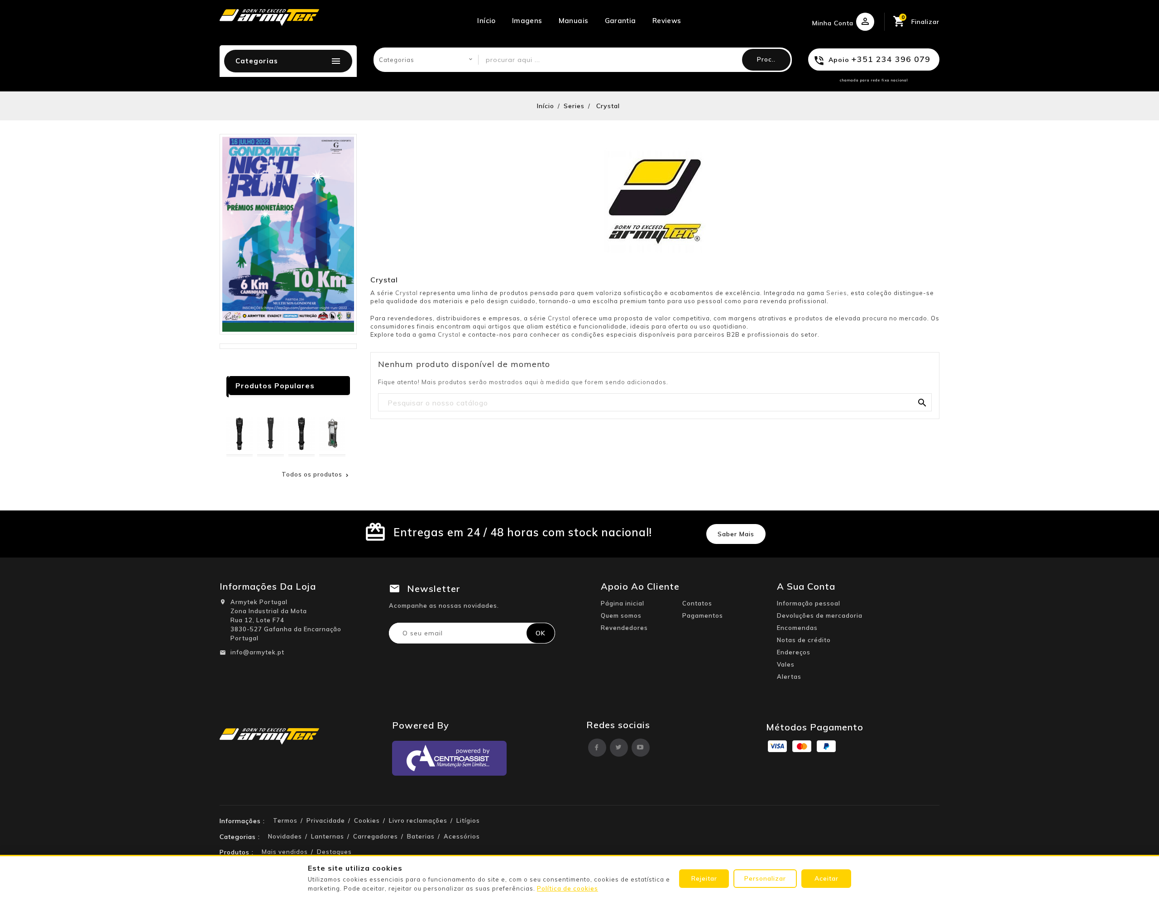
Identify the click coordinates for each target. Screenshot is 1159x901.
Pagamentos (702, 615)
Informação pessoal (808, 603)
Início (486, 20)
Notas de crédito (804, 640)
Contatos (697, 603)
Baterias (421, 836)
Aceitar (826, 878)
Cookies (367, 820)
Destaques (334, 851)
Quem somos (621, 615)
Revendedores (624, 627)
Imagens (527, 20)
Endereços (793, 652)
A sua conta (806, 586)
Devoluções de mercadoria (819, 615)
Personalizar (765, 878)
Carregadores (375, 836)
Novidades (285, 836)
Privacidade (326, 820)
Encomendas (797, 627)
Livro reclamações (418, 820)
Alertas (789, 676)
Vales (786, 664)
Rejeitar (704, 878)
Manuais (574, 20)
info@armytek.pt (257, 652)
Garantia (620, 20)
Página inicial (622, 603)
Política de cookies (567, 888)
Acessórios (462, 836)
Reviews (666, 20)
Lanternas (327, 836)
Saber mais (736, 534)
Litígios (468, 820)
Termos (285, 820)
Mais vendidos (285, 851)
